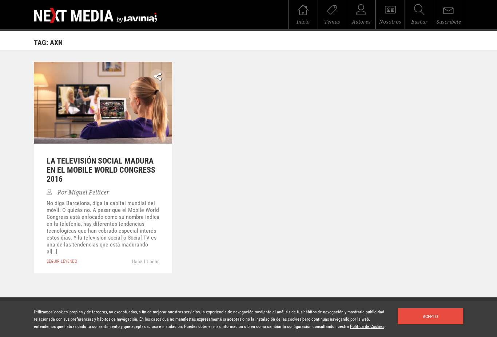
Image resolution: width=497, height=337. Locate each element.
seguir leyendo (62, 261)
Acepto (430, 316)
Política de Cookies (367, 326)
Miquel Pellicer (88, 192)
